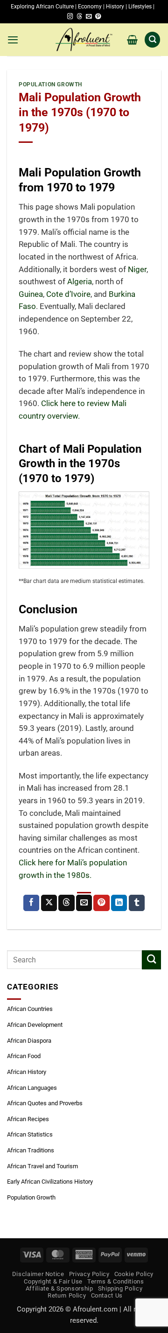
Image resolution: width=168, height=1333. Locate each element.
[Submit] (151, 959)
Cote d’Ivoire (68, 294)
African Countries (30, 1008)
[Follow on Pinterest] (98, 17)
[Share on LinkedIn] (119, 903)
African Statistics (30, 1134)
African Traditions (30, 1150)
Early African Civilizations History (50, 1181)
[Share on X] (49, 903)
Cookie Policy (134, 1273)
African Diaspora (29, 1040)
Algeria (79, 281)
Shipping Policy (120, 1288)
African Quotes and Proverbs (45, 1103)
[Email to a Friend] (84, 903)
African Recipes (28, 1119)
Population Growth (50, 84)
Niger (137, 269)
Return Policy (67, 1295)
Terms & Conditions (115, 1281)
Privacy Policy (89, 1273)
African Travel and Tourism (42, 1166)
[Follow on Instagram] (70, 17)
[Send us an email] (88, 17)
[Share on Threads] (66, 903)
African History (26, 1071)
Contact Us (107, 1295)
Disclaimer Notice (38, 1273)
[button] (13, 39)
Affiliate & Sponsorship (59, 1288)
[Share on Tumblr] (137, 903)
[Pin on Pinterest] (101, 903)
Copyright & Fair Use (53, 1281)
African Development (35, 1024)
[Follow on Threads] (79, 17)
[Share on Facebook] (31, 903)
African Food (24, 1055)
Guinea (31, 294)
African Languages (32, 1087)
